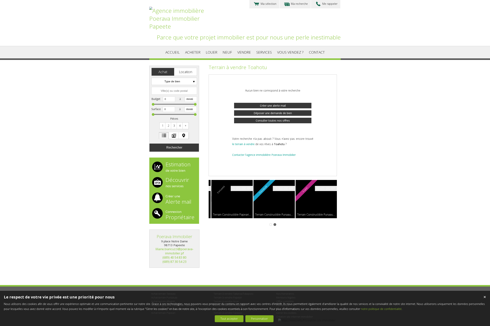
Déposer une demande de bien (273, 113)
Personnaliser (259, 318)
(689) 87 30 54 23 (174, 262)
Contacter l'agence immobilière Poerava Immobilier (264, 155)
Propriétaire (180, 214)
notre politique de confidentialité (381, 309)
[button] (163, 72)
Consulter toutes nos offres (273, 120)
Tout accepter (229, 318)
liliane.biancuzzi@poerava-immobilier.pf (174, 251)
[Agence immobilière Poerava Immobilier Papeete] (181, 26)
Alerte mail (178, 199)
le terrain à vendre (243, 144)
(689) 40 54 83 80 (174, 257)
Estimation (178, 167)
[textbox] (174, 91)
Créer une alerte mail (273, 105)
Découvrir (177, 182)
